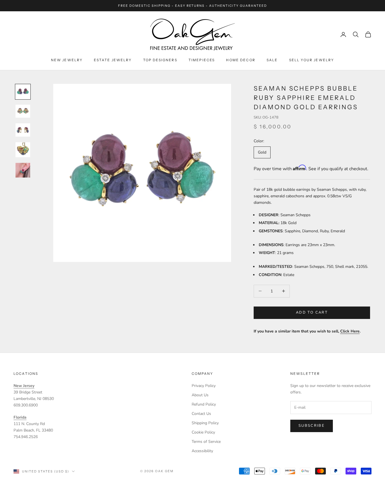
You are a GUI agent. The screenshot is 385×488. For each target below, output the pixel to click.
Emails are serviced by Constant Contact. (221, 269)
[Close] (274, 186)
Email (118, 233)
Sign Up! (192, 290)
